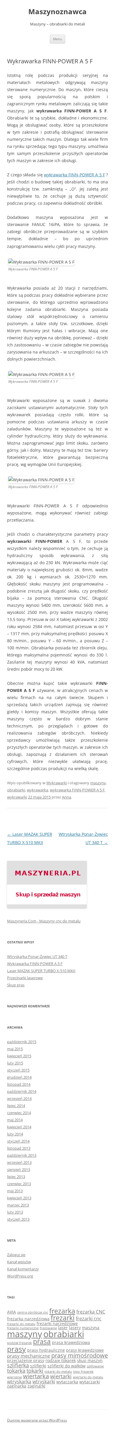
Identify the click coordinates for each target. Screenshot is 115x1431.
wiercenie (14, 1377)
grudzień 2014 (19, 1077)
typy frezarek (83, 1371)
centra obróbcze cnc (32, 1312)
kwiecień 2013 (19, 1198)
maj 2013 (15, 1190)
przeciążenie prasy (25, 1360)
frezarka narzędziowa (28, 1319)
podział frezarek (19, 1343)
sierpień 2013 (18, 1169)
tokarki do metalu (58, 1371)
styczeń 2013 (18, 1219)
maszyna (90, 1327)
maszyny (98, 782)
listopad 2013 (18, 1148)
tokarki (35, 1370)
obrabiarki (16, 790)
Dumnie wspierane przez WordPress (37, 1420)
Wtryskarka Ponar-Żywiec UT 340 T (37, 956)
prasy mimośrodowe (79, 1355)
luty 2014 (15, 1134)
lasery (75, 1327)
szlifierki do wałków (66, 1366)
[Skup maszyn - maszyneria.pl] (47, 906)
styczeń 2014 (18, 1141)
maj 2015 (15, 1048)
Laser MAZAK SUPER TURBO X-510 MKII (41, 970)
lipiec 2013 (16, 1176)
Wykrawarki (56, 782)
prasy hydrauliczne (46, 1350)
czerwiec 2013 (19, 1183)
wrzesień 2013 (19, 1162)
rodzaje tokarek (60, 1360)
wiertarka (36, 1376)
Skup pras (15, 985)
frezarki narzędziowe (57, 1323)
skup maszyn (90, 1360)
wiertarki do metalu (88, 1377)
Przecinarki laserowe (25, 977)
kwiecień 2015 (19, 1056)
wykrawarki (17, 797)
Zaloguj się (16, 1254)
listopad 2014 (18, 1084)
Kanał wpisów (19, 1261)
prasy (16, 1349)
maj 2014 (15, 1119)
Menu (57, 39)
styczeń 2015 (18, 1070)
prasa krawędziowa (71, 1342)
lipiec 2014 (16, 1105)
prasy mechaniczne (28, 1356)
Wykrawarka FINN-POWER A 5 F (35, 963)
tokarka (16, 1370)
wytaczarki (89, 1382)
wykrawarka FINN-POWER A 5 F (74, 175)
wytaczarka (67, 1382)
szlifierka (18, 1365)
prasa (42, 1341)
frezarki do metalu (21, 1324)
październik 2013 (21, 1155)
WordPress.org (20, 1276)
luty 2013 (15, 1212)
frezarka (62, 1311)
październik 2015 (21, 1041)
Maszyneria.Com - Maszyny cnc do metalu (43, 921)
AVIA (11, 1312)
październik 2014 (21, 1091)
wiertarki (61, 1376)
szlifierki (38, 1366)
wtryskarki (43, 1381)
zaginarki (36, 1386)
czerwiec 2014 (19, 1112)
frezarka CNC (90, 1312)
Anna (66, 797)
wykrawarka (37, 790)
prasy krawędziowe (85, 1350)
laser (63, 1327)
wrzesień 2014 (19, 1098)
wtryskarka (19, 1381)
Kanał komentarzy (23, 1269)
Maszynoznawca (57, 11)
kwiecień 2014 (19, 1127)
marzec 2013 (18, 1205)
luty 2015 (15, 1063)
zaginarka (16, 1386)
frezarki (63, 1317)
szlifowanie (95, 1366)
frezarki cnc (88, 1318)
